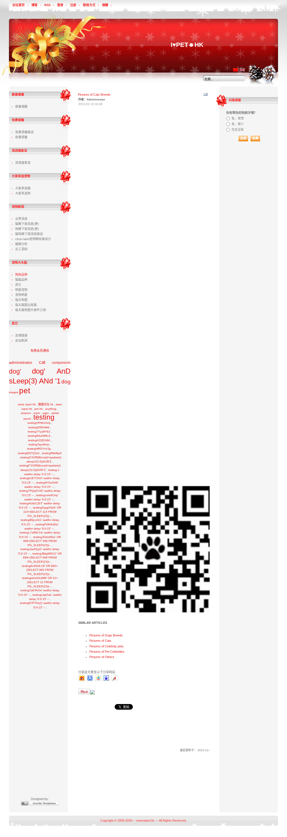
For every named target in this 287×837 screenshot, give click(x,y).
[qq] (98, 680)
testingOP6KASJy (39, 422)
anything (50, 408)
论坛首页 (18, 5)
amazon (26, 413)
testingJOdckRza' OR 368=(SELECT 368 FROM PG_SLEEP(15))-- (42, 541)
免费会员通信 (40, 350)
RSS (47, 5)
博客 (34, 5)
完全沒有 (238, 129)
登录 (60, 5)
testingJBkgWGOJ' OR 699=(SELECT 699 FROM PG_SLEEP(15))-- (42, 558)
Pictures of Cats (100, 640)
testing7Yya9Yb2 (39, 431)
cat (42, 362)
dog (66, 382)
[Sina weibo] (81, 680)
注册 (73, 5)
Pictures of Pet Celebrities (106, 651)
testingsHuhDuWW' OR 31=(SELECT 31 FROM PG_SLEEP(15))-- (40, 582)
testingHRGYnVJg (39, 448)
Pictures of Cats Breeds (94, 94)
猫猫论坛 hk (45, 404)
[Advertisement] (39, 699)
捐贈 (105, 5)
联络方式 (89, 5)
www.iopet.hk (145, 820)
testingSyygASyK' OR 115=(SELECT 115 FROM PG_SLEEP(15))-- (42, 512)
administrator (20, 362)
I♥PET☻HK (187, 44)
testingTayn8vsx (39, 444)
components (61, 363)
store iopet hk (27, 404)
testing (43, 417)
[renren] (90, 680)
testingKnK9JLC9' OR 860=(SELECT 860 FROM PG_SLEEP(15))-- (40, 570)
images (13, 392)
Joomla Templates (44, 803)
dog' (15, 371)
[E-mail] (205, 95)
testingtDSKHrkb (39, 427)
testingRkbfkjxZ (52, 453)
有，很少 (238, 124)
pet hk (38, 408)
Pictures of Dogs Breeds (106, 635)
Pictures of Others (101, 657)
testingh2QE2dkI (39, 440)
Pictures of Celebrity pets (106, 646)
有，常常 (238, 118)
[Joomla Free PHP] (114, 680)
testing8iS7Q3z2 (29, 453)
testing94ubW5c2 (39, 435)
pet (24, 390)
